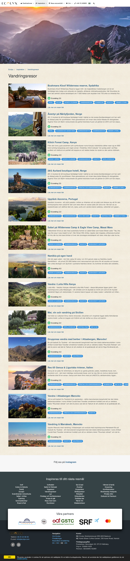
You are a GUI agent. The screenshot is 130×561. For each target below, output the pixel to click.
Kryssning (108, 487)
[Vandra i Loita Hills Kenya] (27, 294)
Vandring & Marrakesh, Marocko (65, 424)
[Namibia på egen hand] (27, 266)
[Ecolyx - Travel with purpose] (16, 533)
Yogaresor (50, 489)
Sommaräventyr (84, 130)
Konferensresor (108, 489)
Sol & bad (79, 485)
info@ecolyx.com (23, 539)
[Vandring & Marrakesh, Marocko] (27, 434)
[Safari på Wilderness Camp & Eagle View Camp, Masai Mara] (27, 237)
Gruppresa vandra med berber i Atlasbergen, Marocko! (77, 339)
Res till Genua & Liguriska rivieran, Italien (70, 367)
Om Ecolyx (56, 536)
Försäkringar (57, 538)
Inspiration (41, 3)
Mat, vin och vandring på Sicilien (65, 312)
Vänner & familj (121, 102)
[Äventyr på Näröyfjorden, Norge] (27, 124)
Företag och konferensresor (90, 187)
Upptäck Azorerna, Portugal (63, 199)
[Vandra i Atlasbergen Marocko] (27, 406)
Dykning (21, 498)
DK (53, 543)
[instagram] (19, 545)
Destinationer (27, 3)
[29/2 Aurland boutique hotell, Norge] (27, 181)
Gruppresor (77, 356)
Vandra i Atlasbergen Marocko (64, 395)
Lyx (50, 494)
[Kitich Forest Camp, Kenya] (27, 152)
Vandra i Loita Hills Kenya (62, 284)
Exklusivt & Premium (108, 496)
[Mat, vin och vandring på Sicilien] (27, 322)
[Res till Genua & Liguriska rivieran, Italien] (27, 377)
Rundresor (99, 102)
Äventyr (110, 102)
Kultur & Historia (21, 487)
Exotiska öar (106, 216)
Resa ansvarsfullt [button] (57, 3)
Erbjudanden (79, 496)
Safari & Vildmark (70, 102)
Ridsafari (79, 494)
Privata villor (108, 494)
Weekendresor (79, 503)
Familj (51, 102)
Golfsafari (50, 485)
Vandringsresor (86, 102)
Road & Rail (21, 503)
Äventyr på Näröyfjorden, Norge (65, 113)
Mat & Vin (94, 327)
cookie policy (22, 559)
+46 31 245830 (81, 3)
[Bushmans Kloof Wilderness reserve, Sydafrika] (27, 96)
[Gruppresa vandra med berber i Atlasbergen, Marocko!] (27, 349)
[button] (90, 3)
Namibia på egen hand (60, 255)
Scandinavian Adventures (65, 130)
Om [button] (69, 3)
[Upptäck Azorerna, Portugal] (27, 209)
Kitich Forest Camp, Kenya (62, 142)
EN (66, 543)
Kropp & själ (50, 498)
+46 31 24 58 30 (22, 537)
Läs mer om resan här (56, 107)
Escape (58, 102)
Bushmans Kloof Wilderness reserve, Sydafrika (73, 85)
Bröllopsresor (108, 159)
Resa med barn (84, 216)
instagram (70, 462)
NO (58, 543)
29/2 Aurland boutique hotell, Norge (67, 170)
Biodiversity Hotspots (97, 244)
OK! (9, 557)
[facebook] (13, 545)
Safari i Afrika (54, 159)
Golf (21, 485)
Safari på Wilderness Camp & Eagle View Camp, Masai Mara (80, 227)
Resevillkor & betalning (60, 541)
